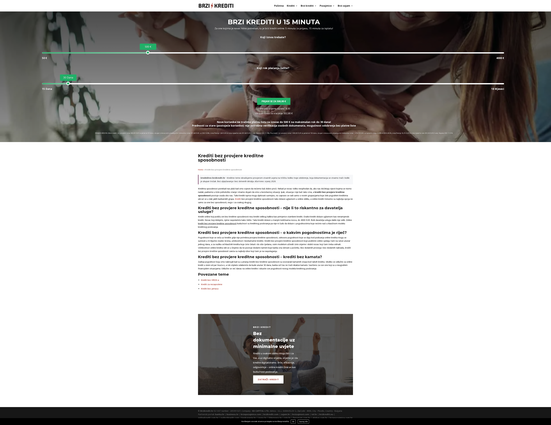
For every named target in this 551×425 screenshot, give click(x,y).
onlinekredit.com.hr (208, 417)
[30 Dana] (68, 83)
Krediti (291, 6)
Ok (293, 421)
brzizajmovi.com (300, 414)
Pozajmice (326, 6)
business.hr (232, 414)
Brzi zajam (344, 6)
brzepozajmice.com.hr (341, 417)
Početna (279, 6)
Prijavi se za (274, 101)
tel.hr (314, 414)
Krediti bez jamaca (209, 288)
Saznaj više (303, 421)
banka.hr (219, 414)
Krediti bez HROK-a (210, 280)
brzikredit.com (271, 414)
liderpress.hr (275, 417)
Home (200, 169)
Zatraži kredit (268, 379)
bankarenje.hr (248, 417)
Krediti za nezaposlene (211, 284)
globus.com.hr (320, 417)
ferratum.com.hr (301, 417)
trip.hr (287, 417)
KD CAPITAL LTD (260, 411)
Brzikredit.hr (206, 411)
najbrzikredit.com (230, 417)
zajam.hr (285, 414)
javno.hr (262, 417)
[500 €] (148, 52)
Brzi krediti (307, 6)
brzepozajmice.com (251, 414)
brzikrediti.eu (326, 414)
